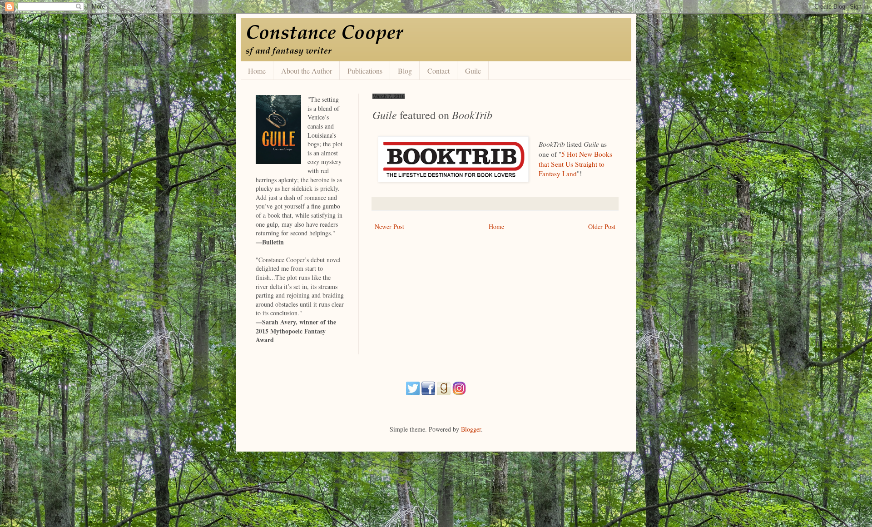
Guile (473, 70)
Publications (364, 70)
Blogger (471, 429)
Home (257, 70)
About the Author (306, 70)
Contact (438, 70)
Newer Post (389, 226)
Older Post (601, 226)
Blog (405, 70)
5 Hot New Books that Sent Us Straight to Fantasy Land (575, 163)
